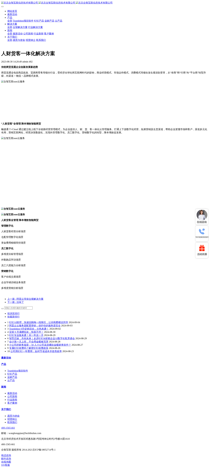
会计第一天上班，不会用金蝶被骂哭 (28, 341)
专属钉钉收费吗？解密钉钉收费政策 (28, 348)
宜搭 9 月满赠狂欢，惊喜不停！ (26, 332)
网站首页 (12, 11)
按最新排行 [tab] (13, 316)
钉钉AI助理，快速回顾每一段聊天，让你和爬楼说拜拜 (38, 322)
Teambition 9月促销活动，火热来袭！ (29, 328)
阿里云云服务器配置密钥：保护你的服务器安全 (35, 325)
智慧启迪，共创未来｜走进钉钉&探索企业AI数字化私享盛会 (42, 338)
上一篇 (25, 299)
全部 (9, 20)
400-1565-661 (8, 428)
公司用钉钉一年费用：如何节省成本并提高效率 (36, 351)
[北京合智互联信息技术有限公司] (104, 2)
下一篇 (15, 302)
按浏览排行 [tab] (13, 313)
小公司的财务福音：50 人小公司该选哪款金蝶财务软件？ (40, 345)
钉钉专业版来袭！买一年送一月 (26, 335)
